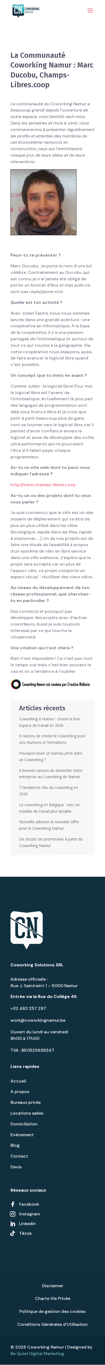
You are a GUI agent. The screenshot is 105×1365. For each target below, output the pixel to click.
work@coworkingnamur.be (37, 1020)
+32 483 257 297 (28, 1008)
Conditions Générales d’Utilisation (52, 1324)
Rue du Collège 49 (57, 996)
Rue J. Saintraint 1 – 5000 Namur (44, 986)
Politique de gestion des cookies (52, 1311)
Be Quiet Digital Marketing (37, 1353)
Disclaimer (52, 1286)
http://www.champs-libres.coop (43, 484)
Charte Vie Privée (52, 1298)
